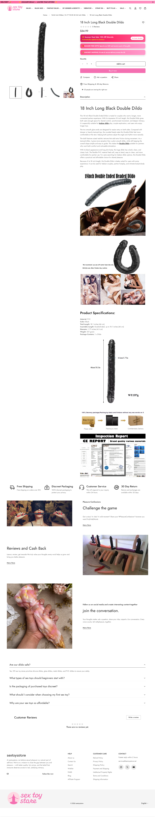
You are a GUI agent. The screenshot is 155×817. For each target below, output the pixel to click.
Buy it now (113, 71)
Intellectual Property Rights (102, 772)
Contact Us (71, 761)
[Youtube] (133, 767)
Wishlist (70, 768)
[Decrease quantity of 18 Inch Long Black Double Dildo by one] (82, 64)
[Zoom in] (70, 24)
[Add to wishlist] (143, 22)
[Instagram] (121, 767)
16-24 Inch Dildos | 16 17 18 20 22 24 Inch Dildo (68, 15)
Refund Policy (98, 758)
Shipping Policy (98, 765)
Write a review (133, 717)
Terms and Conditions (100, 776)
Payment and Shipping (101, 768)
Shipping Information (100, 779)
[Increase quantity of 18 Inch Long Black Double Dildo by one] (91, 64)
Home (45, 15)
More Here (87, 525)
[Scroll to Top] (150, 805)
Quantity (83, 59)
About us (71, 758)
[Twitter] (127, 767)
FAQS (70, 772)
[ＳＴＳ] (15, 8)
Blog (69, 776)
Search (70, 765)
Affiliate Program (74, 779)
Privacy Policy (98, 761)
